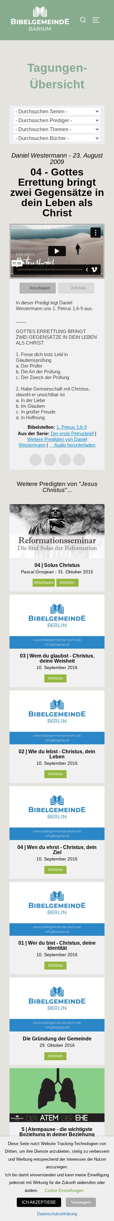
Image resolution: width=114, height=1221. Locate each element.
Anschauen (39, 288)
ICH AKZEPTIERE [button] (39, 1202)
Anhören (78, 288)
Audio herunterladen (74, 445)
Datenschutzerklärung (57, 1213)
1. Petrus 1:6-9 (71, 427)
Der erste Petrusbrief (72, 433)
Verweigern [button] (81, 1202)
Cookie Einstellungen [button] (64, 1190)
